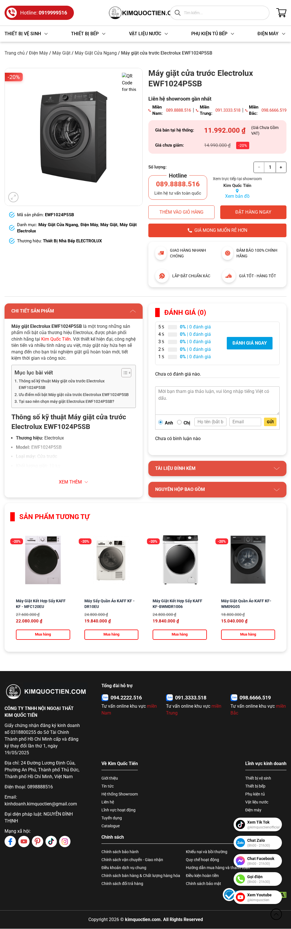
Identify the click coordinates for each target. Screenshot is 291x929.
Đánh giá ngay (249, 343)
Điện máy (253, 810)
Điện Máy (38, 53)
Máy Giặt (61, 53)
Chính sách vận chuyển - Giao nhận (132, 859)
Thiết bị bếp (255, 786)
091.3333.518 (227, 110)
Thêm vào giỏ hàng (181, 212)
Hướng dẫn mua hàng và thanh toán (218, 867)
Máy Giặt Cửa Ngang (96, 53)
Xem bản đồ (237, 196)
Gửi (270, 422)
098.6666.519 (273, 110)
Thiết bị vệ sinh (258, 778)
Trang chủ (15, 53)
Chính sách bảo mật (203, 883)
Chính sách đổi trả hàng (122, 883)
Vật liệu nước (256, 802)
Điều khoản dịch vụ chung (123, 867)
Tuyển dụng (111, 818)
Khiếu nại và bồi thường (206, 851)
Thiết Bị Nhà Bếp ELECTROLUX (72, 240)
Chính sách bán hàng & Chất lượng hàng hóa (140, 875)
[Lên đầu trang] (276, 914)
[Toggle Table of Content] (123, 373)
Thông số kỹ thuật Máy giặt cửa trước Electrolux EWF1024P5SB (62, 384)
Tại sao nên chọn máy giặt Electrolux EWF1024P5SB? (66, 401)
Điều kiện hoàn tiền (202, 875)
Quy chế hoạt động (202, 859)
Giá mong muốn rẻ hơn (220, 230)
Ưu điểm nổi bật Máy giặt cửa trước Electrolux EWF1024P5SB (74, 394)
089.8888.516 (178, 110)
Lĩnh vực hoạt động (118, 810)
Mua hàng (43, 634)
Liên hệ (107, 802)
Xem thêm (70, 482)
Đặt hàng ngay (253, 212)
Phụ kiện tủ (255, 794)
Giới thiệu (109, 778)
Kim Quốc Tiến (56, 339)
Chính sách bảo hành (120, 851)
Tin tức (107, 786)
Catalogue (110, 826)
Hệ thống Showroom (119, 794)
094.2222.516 (126, 698)
